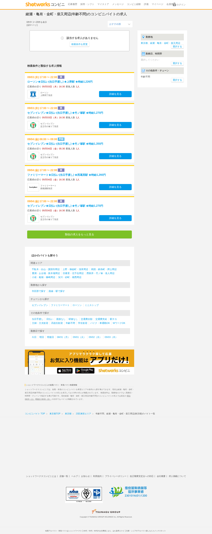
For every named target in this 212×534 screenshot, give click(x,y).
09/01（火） (79, 337)
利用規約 (97, 476)
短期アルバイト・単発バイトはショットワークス (63, 531)
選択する (177, 63)
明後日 (50, 337)
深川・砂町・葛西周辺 (69, 277)
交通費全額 (86, 319)
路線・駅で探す (57, 291)
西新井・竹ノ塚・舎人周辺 (100, 273)
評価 (146, 4)
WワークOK (119, 323)
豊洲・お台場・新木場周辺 (46, 273)
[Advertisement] (106, 447)
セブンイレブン (40, 305)
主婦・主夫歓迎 (40, 323)
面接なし (61, 319)
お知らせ (85, 476)
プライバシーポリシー (116, 476)
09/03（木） (111, 337)
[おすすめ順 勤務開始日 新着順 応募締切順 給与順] (120, 24)
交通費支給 (101, 319)
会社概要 (161, 476)
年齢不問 (70, 323)
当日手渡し (37, 319)
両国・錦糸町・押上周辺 (104, 269)
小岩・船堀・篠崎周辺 (43, 277)
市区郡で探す (39, 291)
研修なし (73, 319)
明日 (41, 337)
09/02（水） (95, 337)
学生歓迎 (82, 323)
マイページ (157, 4)
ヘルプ (74, 476)
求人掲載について (177, 476)
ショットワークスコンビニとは (41, 476)
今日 (34, 337)
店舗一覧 (63, 476)
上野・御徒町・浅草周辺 (75, 269)
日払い (49, 319)
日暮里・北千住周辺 (73, 273)
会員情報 (171, 4)
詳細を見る (115, 94)
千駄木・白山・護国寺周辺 (46, 269)
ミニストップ (92, 305)
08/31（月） (63, 337)
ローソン (77, 305)
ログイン (181, 4)
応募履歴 (72, 4)
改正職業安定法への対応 (142, 476)
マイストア (103, 4)
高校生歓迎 (57, 323)
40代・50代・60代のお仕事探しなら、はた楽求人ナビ (103, 531)
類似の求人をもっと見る (79, 234)
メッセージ (118, 4)
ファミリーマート (60, 305)
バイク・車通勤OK (100, 323)
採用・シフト (87, 4)
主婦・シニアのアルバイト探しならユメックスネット (146, 531)
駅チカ (113, 319)
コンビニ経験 (134, 4)
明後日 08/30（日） (43, 399)
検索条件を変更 (79, 44)
